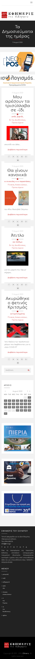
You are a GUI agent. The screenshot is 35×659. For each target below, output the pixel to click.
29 (25, 410)
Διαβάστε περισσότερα (17, 150)
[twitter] (13, 156)
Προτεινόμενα (17, 123)
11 (9, 404)
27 (17, 410)
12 (13, 404)
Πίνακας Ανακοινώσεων (17, 185)
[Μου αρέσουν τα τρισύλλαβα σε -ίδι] (17, 133)
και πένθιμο (17, 242)
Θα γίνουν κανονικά (17, 172)
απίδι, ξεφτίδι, (17, 117)
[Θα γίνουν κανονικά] (17, 198)
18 (9, 407)
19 (13, 407)
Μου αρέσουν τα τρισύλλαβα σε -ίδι (17, 103)
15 (25, 404)
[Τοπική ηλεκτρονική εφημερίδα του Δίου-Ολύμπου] (17, 15)
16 (29, 404)
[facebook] (9, 156)
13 (17, 404)
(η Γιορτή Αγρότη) (17, 314)
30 (29, 410)
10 (5, 404)
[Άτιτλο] (17, 258)
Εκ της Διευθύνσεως (17, 120)
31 (5, 413)
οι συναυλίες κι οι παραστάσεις (17, 181)
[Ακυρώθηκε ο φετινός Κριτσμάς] (17, 330)
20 (17, 407)
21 (21, 407)
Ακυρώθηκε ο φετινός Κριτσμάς (17, 302)
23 (29, 407)
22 (25, 407)
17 (5, 407)
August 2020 (17, 391)
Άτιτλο (17, 235)
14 (21, 404)
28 (21, 410)
